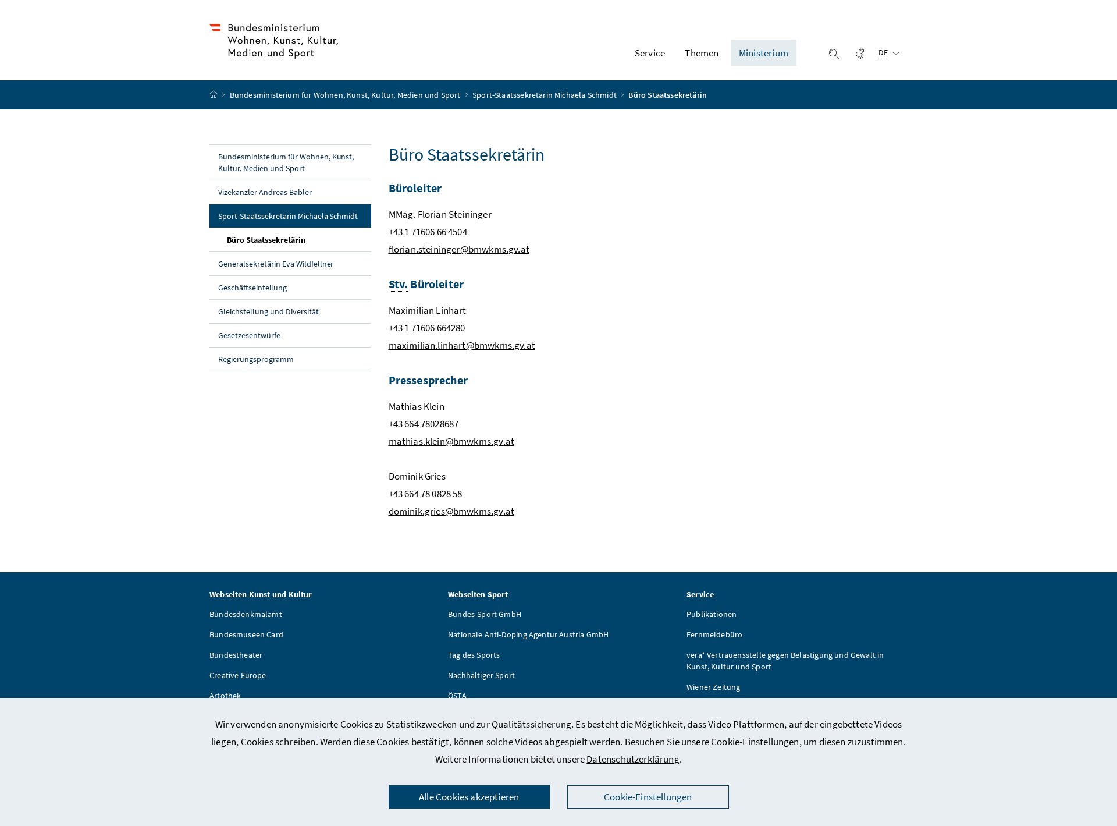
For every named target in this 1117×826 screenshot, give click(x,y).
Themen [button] (701, 53)
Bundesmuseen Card (246, 634)
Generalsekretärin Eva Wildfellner (275, 263)
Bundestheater (235, 655)
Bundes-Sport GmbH (484, 614)
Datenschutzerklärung (633, 759)
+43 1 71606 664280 (427, 327)
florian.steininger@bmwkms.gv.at (459, 249)
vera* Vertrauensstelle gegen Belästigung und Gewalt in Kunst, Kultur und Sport (785, 661)
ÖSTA (457, 695)
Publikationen (711, 614)
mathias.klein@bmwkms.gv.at (452, 441)
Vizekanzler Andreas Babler (265, 192)
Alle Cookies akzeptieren (469, 796)
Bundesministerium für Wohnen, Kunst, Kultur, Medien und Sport (346, 95)
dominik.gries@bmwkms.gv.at (452, 511)
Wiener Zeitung (713, 687)
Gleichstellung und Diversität (268, 311)
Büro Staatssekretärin (293, 239)
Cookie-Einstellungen (755, 741)
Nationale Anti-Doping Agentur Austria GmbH (528, 634)
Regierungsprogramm (256, 359)
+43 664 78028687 (424, 423)
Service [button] (650, 53)
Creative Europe (237, 675)
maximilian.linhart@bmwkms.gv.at (462, 345)
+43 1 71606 (412, 231)
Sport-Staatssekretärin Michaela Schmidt (545, 95)
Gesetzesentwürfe (249, 335)
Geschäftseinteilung (252, 287)
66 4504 (451, 231)
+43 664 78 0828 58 (426, 493)
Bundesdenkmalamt (245, 614)
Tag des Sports (474, 655)
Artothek (225, 695)
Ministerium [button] (763, 53)
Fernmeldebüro (714, 634)
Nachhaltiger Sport (481, 675)
